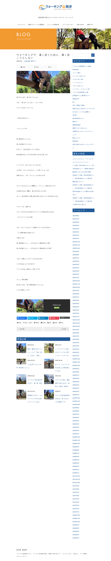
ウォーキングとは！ (67, 553)
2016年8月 (76, 528)
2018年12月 (76, 437)
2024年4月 (76, 229)
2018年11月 (76, 440)
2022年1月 (76, 317)
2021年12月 (76, 320)
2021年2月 (76, 352)
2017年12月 (76, 476)
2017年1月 (76, 512)
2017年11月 (76, 479)
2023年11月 (76, 245)
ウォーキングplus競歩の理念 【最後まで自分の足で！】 (47, 553)
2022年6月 (76, 300)
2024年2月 (76, 235)
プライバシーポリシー (21, 556)
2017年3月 (76, 505)
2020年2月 (76, 391)
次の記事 (64, 329)
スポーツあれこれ (78, 86)
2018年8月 (76, 450)
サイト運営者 (83, 553)
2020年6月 (76, 378)
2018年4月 (76, 463)
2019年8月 (76, 411)
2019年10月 (76, 404)
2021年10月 (76, 326)
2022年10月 (76, 287)
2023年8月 (76, 255)
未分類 (74, 115)
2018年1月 (76, 473)
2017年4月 (76, 502)
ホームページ (21, 24)
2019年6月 (76, 417)
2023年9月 (76, 251)
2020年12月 (76, 359)
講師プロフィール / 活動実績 (36, 24)
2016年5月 (76, 535)
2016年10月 (76, 522)
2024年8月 (76, 216)
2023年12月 (76, 242)
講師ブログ (90, 24)
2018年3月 (76, 466)
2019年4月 (76, 424)
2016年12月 (76, 515)
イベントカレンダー (67, 24)
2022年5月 (76, 304)
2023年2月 (76, 274)
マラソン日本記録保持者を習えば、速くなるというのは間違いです (62, 399)
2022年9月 (76, 290)
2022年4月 (76, 307)
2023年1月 (76, 277)
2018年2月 (76, 470)
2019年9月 (76, 408)
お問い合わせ (80, 24)
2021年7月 (76, 336)
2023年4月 (76, 268)
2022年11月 (76, 284)
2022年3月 (76, 310)
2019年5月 (76, 421)
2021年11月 (76, 323)
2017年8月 (76, 489)
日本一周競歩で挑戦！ (79, 105)
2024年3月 (76, 232)
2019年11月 (76, 401)
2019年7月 (76, 414)
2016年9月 (76, 525)
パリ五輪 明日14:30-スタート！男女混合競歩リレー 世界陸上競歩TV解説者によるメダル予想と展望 (83, 169)
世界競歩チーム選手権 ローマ (81, 96)
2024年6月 (76, 222)
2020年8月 (76, 372)
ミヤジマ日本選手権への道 (80, 92)
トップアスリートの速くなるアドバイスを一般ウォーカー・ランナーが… (62, 352)
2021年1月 (76, 356)
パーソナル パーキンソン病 (81, 89)
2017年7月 (76, 492)
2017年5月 (76, 499)
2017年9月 (76, 486)
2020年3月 (76, 388)
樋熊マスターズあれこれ (80, 128)
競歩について (76, 138)
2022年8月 (76, 294)
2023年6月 (76, 261)
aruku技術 (27, 61)
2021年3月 (76, 349)
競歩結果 (75, 141)
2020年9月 (76, 369)
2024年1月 (76, 238)
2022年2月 (76, 313)
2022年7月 (76, 297)
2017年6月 (76, 496)
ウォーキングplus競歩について (23, 553)
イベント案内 (76, 73)
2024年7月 (76, 219)
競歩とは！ (76, 553)
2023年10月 (76, 248)
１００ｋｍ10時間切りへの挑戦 (82, 66)
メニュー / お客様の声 (53, 24)
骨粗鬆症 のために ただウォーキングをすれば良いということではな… (34, 399)
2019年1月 (76, 434)
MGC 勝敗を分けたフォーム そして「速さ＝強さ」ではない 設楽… (34, 352)
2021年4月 (76, 346)
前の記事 (22, 329)
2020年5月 (76, 382)
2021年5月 (76, 343)
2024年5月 (76, 225)
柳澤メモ (33, 61)
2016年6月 (76, 531)
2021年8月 (76, 333)
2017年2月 (76, 509)
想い (74, 102)
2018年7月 (76, 453)
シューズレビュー (78, 82)
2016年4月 (76, 538)
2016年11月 (76, 518)
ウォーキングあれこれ (79, 76)
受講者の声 (76, 99)
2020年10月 (76, 365)
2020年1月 (76, 395)
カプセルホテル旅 (78, 79)
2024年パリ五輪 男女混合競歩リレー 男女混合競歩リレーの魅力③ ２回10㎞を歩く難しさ (83, 201)
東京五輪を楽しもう (78, 118)
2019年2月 (76, 430)
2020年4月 (76, 385)
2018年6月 (76, 456)
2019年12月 (76, 398)
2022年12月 (76, 281)
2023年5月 (76, 264)
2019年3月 (76, 427)
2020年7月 (76, 375)
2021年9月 (76, 330)
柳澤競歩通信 (76, 125)
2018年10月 (76, 443)
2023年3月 (76, 271)
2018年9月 (76, 447)
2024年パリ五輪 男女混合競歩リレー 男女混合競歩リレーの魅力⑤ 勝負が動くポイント (83, 178)
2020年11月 (76, 362)
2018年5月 (76, 460)
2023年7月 (76, 258)
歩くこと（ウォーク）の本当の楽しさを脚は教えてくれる (62, 368)
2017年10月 (76, 483)
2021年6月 (76, 339)
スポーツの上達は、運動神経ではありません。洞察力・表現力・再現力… (62, 383)
